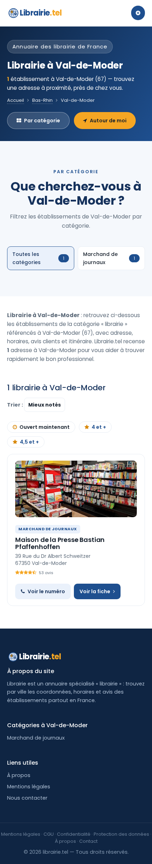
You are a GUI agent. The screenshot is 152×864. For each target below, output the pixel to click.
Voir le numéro (46, 591)
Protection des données (121, 834)
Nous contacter (27, 797)
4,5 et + (29, 441)
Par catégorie (42, 120)
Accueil (15, 100)
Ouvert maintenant (44, 427)
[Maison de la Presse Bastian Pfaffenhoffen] (76, 489)
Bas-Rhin (42, 100)
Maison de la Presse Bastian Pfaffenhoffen (60, 543)
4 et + (99, 427)
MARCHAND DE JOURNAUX (47, 529)
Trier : (15, 404)
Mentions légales (28, 786)
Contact (88, 841)
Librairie (41, 12)
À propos (18, 775)
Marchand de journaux (36, 737)
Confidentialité (73, 834)
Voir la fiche (95, 591)
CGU (48, 834)
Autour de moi (108, 120)
